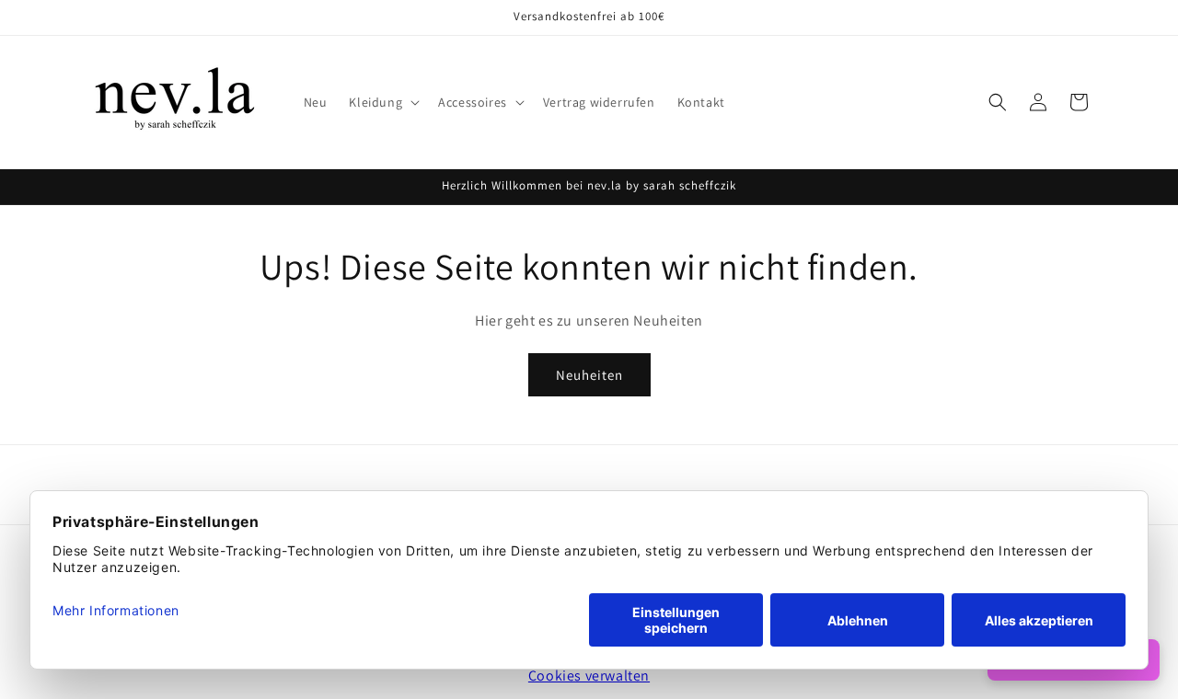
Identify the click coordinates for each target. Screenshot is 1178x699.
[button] (382, 102)
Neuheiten (589, 374)
